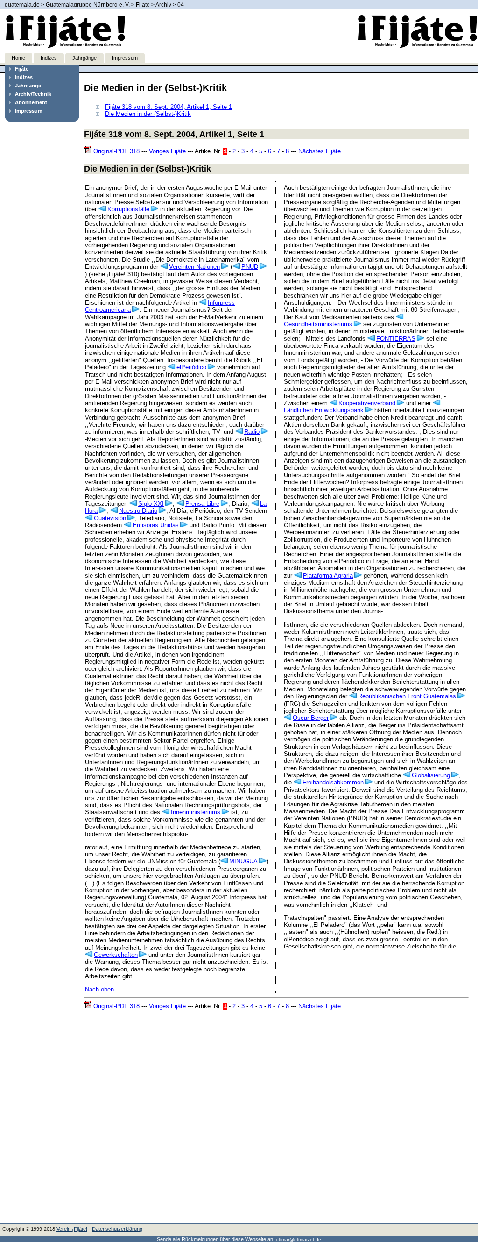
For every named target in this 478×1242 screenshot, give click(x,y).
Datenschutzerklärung (117, 1229)
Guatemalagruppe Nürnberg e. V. (88, 4)
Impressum (125, 58)
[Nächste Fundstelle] (153, 209)
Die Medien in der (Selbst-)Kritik (148, 113)
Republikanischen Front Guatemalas (407, 696)
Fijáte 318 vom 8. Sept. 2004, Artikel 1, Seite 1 (168, 106)
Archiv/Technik (33, 94)
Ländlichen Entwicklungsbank (324, 410)
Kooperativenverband (366, 403)
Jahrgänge (84, 58)
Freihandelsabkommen (333, 782)
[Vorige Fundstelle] (102, 209)
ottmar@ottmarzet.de (298, 1239)
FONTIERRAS (395, 338)
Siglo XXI (151, 503)
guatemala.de (22, 4)
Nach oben (99, 989)
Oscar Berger (311, 717)
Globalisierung (431, 775)
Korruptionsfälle (128, 209)
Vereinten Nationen (194, 266)
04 (180, 4)
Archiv (163, 4)
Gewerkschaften (116, 954)
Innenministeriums (195, 812)
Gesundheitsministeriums (318, 324)
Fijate (143, 4)
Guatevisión (110, 518)
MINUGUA (243, 861)
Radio (252, 431)
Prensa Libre (202, 503)
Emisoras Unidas (156, 525)
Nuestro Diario (138, 510)
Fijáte (21, 69)
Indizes (49, 58)
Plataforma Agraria (328, 575)
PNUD (249, 266)
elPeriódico (191, 367)
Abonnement (31, 102)
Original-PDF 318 (116, 151)
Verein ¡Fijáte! (71, 1229)
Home (18, 58)
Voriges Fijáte (167, 151)
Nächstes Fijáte (319, 151)
